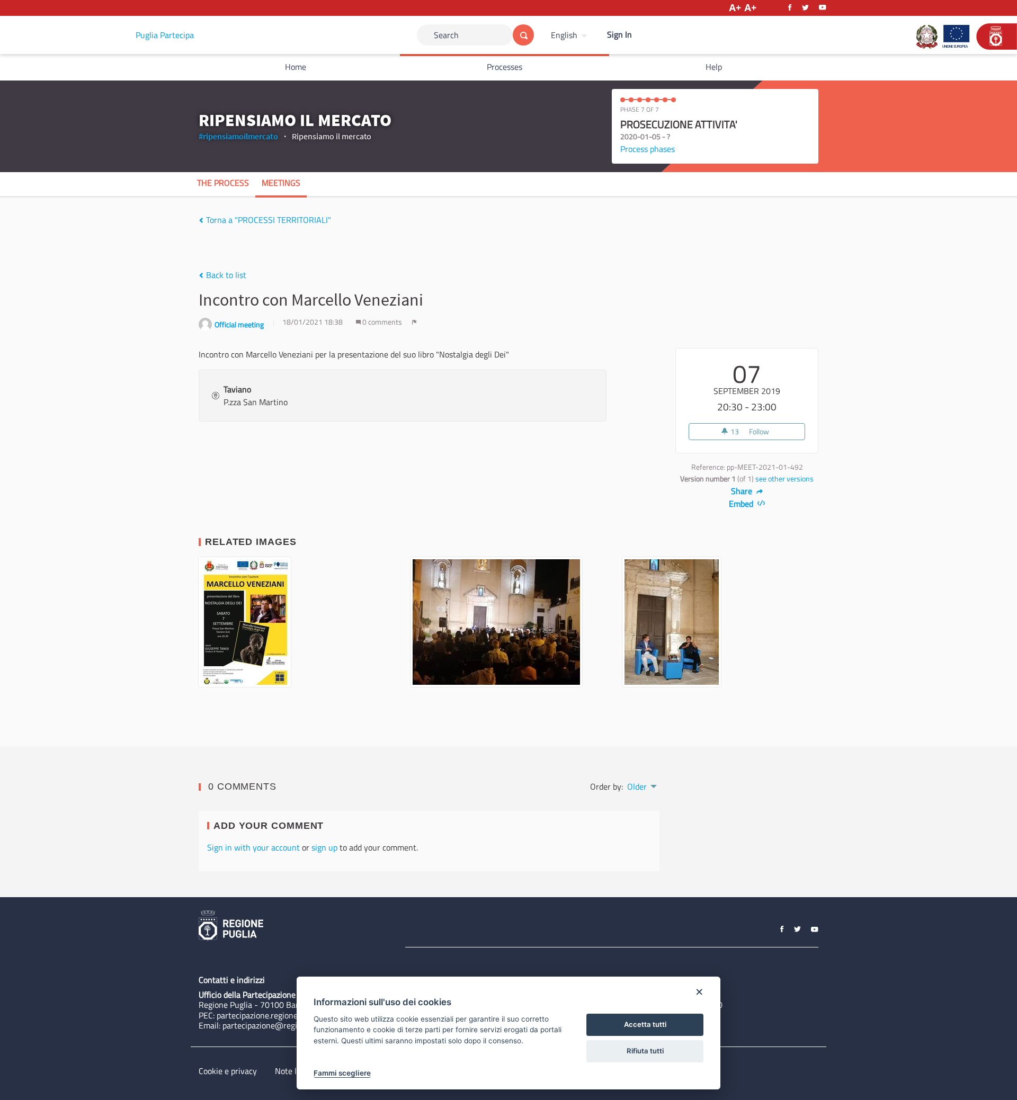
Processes (504, 66)
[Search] (523, 35)
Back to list (225, 275)
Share (742, 491)
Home (295, 66)
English (564, 35)
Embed (742, 503)
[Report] (414, 322)
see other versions (784, 479)
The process (223, 182)
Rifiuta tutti (645, 1051)
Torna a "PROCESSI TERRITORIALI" (267, 219)
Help (714, 66)
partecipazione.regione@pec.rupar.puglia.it (293, 1015)
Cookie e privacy (228, 1071)
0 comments (382, 322)
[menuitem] (570, 35)
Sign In (619, 34)
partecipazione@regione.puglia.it (281, 1025)
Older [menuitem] (637, 786)
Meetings (281, 182)
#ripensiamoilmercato (238, 136)
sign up (324, 847)
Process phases (647, 148)
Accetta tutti (645, 1024)
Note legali (294, 1071)
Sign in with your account (253, 847)
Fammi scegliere (342, 1073)
